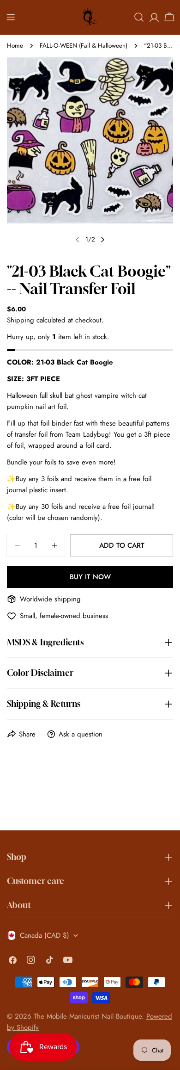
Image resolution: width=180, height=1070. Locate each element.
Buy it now (90, 577)
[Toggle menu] (10, 17)
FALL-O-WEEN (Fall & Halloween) (83, 45)
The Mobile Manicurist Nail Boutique (88, 1016)
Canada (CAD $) (44, 935)
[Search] (139, 17)
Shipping (20, 320)
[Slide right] (102, 239)
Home (15, 45)
